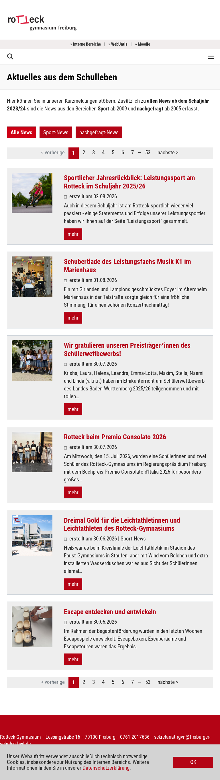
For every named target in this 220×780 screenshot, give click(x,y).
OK (193, 762)
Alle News (21, 132)
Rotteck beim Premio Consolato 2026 (115, 437)
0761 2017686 (135, 737)
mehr (73, 234)
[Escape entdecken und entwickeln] (32, 626)
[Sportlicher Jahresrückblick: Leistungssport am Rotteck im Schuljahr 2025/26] (32, 193)
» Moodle (142, 44)
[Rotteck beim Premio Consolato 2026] (32, 452)
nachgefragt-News (99, 132)
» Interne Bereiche (85, 44)
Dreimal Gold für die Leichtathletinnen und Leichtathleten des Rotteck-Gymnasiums (122, 524)
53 (147, 152)
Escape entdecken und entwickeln (110, 612)
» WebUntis (117, 44)
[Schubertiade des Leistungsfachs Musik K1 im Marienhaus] (32, 276)
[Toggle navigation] (211, 57)
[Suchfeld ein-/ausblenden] (10, 56)
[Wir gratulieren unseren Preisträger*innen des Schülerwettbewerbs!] (32, 360)
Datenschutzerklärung (105, 768)
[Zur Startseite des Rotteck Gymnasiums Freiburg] (42, 22)
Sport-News (55, 132)
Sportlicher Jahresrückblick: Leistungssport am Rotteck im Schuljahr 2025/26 (129, 182)
